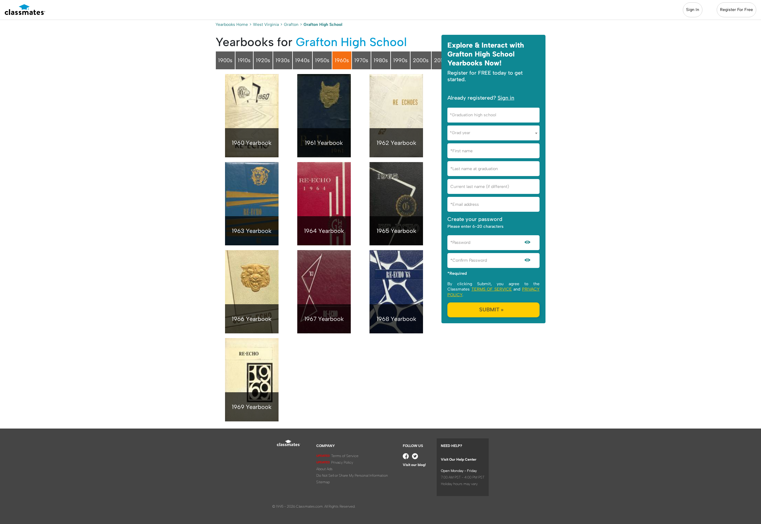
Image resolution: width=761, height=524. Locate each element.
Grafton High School (351, 42)
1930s (283, 60)
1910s (244, 60)
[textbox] (493, 115)
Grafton (291, 24)
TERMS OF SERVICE (491, 289)
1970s (361, 60)
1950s (322, 60)
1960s (342, 60)
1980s (381, 60)
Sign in (506, 98)
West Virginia (266, 24)
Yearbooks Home (232, 24)
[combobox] (493, 115)
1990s (400, 60)
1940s (302, 60)
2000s (421, 60)
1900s (225, 60)
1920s (263, 60)
